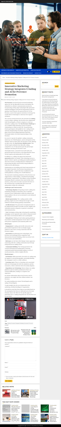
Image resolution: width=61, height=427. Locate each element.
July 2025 (44, 158)
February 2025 (45, 171)
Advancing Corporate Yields (47, 237)
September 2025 (46, 153)
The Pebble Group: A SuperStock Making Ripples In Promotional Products (49, 127)
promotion (26, 323)
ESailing (9, 323)
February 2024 (45, 202)
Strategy (6, 325)
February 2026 (45, 140)
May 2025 (44, 163)
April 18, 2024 (12, 97)
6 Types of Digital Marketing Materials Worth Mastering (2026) (15, 394)
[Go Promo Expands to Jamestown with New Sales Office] (6, 418)
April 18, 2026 (15, 421)
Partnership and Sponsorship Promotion (11, 73)
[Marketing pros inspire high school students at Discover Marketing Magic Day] (25, 393)
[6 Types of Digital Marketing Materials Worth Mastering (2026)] (6, 393)
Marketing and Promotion (22, 70)
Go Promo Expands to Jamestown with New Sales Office (15, 418)
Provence (31, 323)
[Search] (51, 71)
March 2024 (44, 199)
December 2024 (45, 176)
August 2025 (45, 155)
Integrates (17, 323)
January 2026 (45, 142)
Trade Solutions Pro (35, 70)
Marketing (22, 323)
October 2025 (45, 150)
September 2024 (46, 184)
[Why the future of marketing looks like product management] (6, 408)
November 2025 (45, 147)
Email (6, 367)
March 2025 (44, 168)
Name (6, 362)
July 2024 (44, 189)
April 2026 (44, 137)
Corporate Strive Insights (7, 70)
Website (6, 372)
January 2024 (45, 205)
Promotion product (28, 73)
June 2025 (44, 160)
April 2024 (44, 197)
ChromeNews (34, 425)
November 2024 (45, 179)
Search (45, 83)
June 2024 (44, 192)
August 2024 (45, 186)
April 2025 (44, 166)
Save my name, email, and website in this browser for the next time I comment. (20, 377)
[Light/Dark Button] (48, 71)
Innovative (13, 323)
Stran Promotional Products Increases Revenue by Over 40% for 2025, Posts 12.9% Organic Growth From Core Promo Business (50, 117)
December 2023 (45, 207)
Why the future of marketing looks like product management (50, 96)
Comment (7, 346)
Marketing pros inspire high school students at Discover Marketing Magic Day (34, 395)
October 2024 (45, 181)
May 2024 (44, 194)
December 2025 (45, 145)
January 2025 (45, 173)
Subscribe (57, 71)
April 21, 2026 (15, 412)
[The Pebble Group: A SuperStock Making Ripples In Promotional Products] (26, 418)
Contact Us (37, 73)
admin (7, 97)
